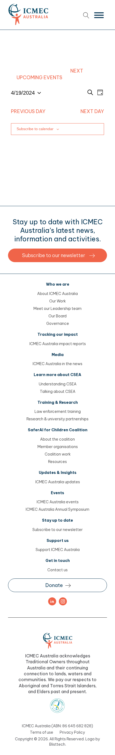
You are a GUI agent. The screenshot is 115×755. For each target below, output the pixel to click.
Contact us (57, 570)
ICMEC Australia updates (57, 482)
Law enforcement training (57, 411)
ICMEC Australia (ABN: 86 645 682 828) (57, 726)
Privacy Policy (72, 732)
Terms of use (41, 732)
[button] (57, 255)
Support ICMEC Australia (58, 549)
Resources (57, 461)
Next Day (92, 111)
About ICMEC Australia (57, 293)
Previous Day (28, 111)
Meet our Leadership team (57, 308)
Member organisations (57, 446)
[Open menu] (99, 15)
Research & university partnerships (57, 419)
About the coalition (57, 439)
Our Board (57, 316)
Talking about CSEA (57, 391)
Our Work (57, 301)
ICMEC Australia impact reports (57, 343)
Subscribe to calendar (35, 129)
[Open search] (86, 15)
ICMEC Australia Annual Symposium (57, 509)
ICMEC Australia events (58, 502)
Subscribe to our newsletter (57, 529)
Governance (57, 323)
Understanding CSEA (57, 384)
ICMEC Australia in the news (57, 363)
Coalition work (58, 454)
